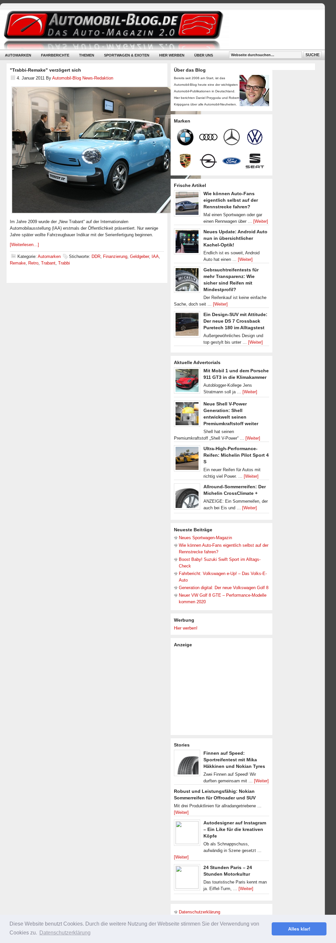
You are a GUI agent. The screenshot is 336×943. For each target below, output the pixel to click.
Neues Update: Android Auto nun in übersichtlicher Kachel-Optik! (235, 238)
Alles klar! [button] (299, 929)
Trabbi (64, 263)
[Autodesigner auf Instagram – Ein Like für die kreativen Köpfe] (187, 834)
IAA (155, 256)
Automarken (18, 55)
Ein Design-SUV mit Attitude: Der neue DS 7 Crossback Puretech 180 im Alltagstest (235, 321)
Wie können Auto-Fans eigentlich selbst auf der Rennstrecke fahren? (230, 200)
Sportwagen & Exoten (126, 55)
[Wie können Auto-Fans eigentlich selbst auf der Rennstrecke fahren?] (187, 205)
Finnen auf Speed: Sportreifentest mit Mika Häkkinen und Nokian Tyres (234, 759)
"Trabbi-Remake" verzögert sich (45, 70)
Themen (86, 55)
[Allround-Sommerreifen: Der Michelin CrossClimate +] (187, 498)
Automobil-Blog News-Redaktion (82, 78)
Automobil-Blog (157, 29)
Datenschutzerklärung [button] (65, 932)
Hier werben (171, 55)
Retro (33, 263)
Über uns (203, 55)
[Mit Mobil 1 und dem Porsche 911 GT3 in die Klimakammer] (187, 382)
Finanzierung (115, 256)
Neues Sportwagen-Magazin (205, 537)
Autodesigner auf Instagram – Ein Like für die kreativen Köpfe (234, 829)
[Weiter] (260, 221)
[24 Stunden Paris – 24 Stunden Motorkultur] (187, 879)
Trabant (48, 263)
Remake (18, 263)
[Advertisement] (223, 691)
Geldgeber (139, 256)
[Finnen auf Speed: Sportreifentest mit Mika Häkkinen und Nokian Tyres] (187, 764)
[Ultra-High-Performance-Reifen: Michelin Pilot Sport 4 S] (187, 460)
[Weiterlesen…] (24, 244)
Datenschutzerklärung (199, 911)
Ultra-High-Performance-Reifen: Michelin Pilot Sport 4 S (236, 455)
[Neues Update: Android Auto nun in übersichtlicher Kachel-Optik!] (187, 243)
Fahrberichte (55, 55)
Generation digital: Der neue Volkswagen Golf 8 (223, 587)
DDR (96, 256)
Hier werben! (186, 628)
